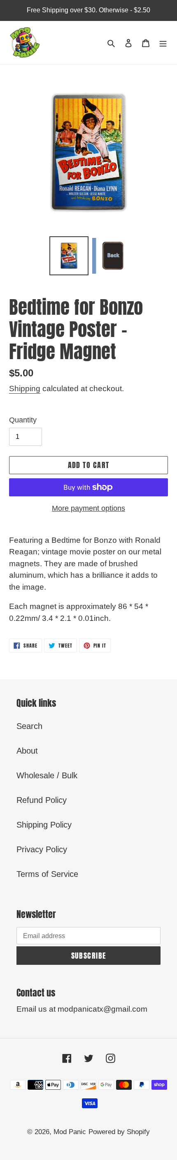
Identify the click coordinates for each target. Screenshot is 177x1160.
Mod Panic (70, 1132)
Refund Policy (41, 800)
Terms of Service (47, 874)
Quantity (23, 420)
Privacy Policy (41, 849)
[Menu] (163, 42)
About (27, 750)
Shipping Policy (44, 824)
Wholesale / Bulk (46, 775)
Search (29, 726)
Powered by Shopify (119, 1132)
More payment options (88, 508)
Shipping (24, 388)
